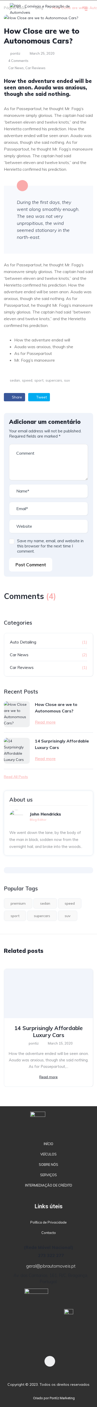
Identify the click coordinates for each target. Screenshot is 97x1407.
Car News (16, 68)
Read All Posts (16, 776)
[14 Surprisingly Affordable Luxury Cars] (17, 751)
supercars (54, 380)
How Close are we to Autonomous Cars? (56, 707)
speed (27, 380)
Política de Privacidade (48, 1222)
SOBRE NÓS (48, 1164)
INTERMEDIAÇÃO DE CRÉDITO (48, 1185)
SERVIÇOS (48, 1175)
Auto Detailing (23, 642)
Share (16, 397)
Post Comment (31, 564)
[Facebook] (49, 1361)
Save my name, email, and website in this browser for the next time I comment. (50, 546)
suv (67, 380)
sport (38, 380)
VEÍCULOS (48, 1154)
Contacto (48, 1233)
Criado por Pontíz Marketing (54, 1398)
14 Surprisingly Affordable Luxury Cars (62, 744)
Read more (45, 722)
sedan (15, 380)
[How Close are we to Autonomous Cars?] (17, 714)
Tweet (41, 397)
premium (18, 903)
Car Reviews (35, 68)
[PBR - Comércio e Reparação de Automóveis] (42, 9)
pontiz (15, 53)
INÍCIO (48, 1144)
